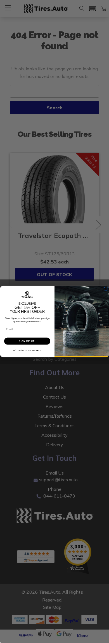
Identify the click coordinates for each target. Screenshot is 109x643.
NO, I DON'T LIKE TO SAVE (27, 350)
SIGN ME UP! (27, 341)
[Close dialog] (106, 288)
